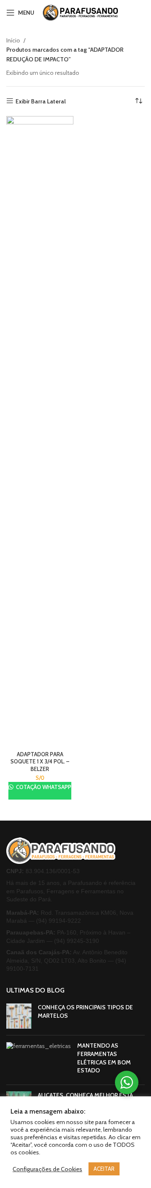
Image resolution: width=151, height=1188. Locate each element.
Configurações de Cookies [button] (47, 1169)
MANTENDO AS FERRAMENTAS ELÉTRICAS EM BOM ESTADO (104, 1058)
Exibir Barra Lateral (41, 101)
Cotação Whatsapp (43, 787)
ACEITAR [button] (104, 1168)
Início (13, 40)
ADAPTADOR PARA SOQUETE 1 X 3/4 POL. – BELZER (39, 761)
